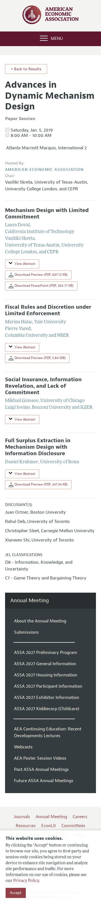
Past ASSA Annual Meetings (41, 769)
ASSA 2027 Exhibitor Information (46, 697)
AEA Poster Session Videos (40, 758)
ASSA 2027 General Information (45, 664)
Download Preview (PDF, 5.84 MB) (40, 358)
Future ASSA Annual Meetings (43, 781)
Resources (26, 826)
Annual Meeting (29, 600)
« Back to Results (26, 69)
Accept (16, 892)
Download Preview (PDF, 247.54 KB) (41, 484)
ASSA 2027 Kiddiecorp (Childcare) (46, 709)
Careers (80, 817)
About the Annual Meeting (40, 621)
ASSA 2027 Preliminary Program (45, 652)
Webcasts (23, 747)
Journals (22, 817)
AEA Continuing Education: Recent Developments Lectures (47, 732)
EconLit (48, 826)
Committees (73, 826)
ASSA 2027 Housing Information (45, 675)
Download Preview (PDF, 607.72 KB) (41, 274)
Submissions (26, 632)
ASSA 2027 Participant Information (48, 686)
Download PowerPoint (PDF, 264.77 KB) (44, 285)
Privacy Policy (26, 881)
